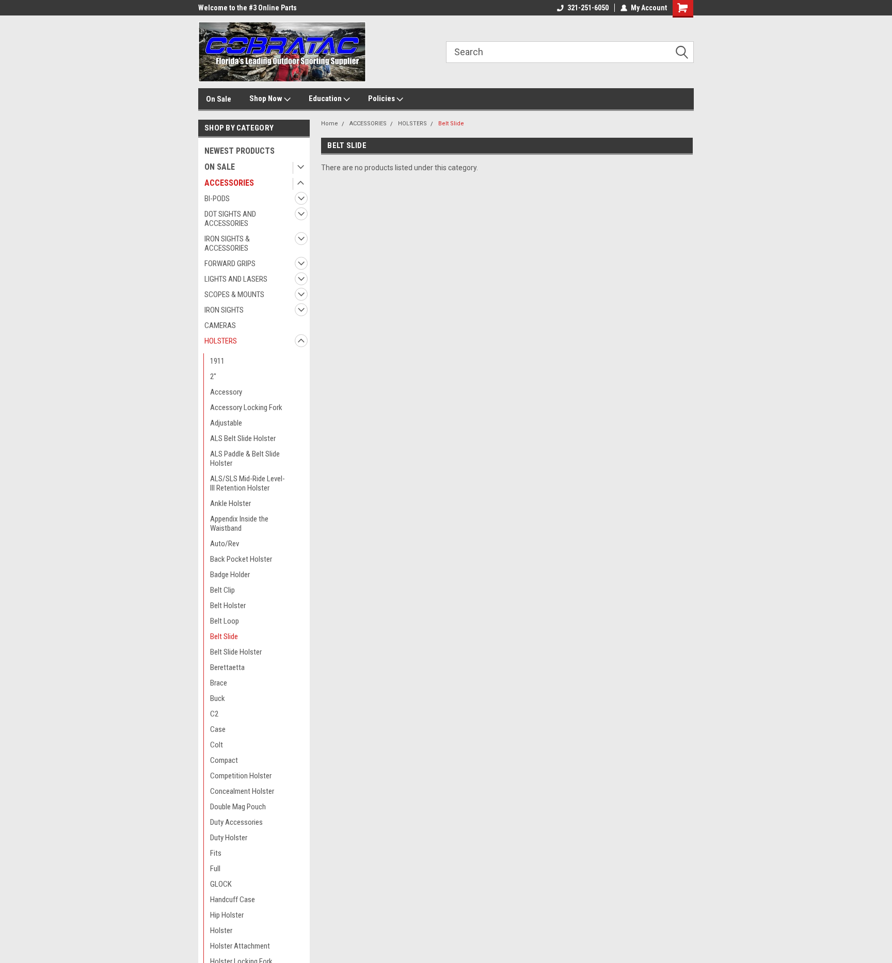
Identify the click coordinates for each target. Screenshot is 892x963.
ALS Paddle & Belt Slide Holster (245, 458)
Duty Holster (228, 837)
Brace (218, 683)
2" (213, 376)
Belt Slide (224, 636)
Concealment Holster (242, 791)
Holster (221, 930)
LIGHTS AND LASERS (235, 279)
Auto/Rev (224, 543)
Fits (215, 853)
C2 (214, 714)
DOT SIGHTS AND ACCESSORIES (230, 218)
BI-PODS (217, 198)
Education (326, 98)
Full (215, 868)
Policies (382, 98)
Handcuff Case (232, 899)
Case (218, 729)
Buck (217, 698)
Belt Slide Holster (236, 652)
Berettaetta (227, 667)
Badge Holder (230, 574)
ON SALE (219, 167)
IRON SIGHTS (224, 310)
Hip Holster (227, 915)
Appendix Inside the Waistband (239, 523)
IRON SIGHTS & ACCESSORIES (227, 243)
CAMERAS (220, 325)
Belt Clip (222, 590)
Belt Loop (224, 621)
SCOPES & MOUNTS (234, 294)
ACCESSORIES (229, 183)
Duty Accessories (236, 822)
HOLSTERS (220, 341)
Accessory (226, 392)
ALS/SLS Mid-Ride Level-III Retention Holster (247, 483)
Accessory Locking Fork (246, 407)
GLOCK (221, 884)
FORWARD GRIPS (230, 263)
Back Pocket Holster (241, 559)
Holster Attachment (240, 946)
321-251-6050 (588, 8)
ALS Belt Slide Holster (243, 438)
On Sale (218, 99)
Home (329, 123)
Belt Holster (228, 605)
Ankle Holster (230, 503)
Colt (216, 744)
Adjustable (226, 423)
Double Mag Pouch (238, 806)
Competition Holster (241, 775)
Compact (224, 760)
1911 (217, 361)
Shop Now (266, 98)
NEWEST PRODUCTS (239, 151)
